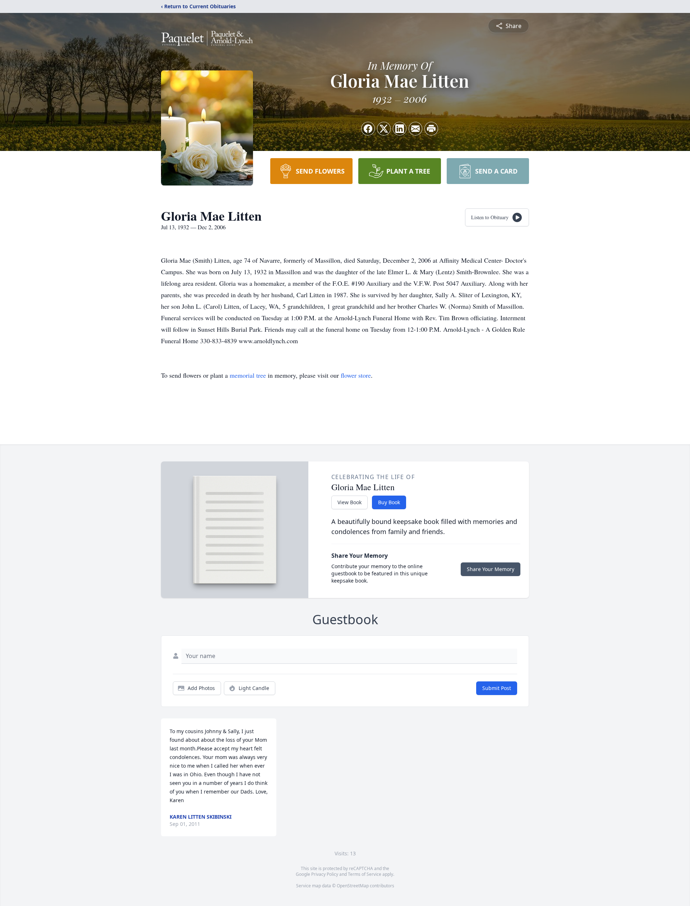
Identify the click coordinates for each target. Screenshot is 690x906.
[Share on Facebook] (368, 128)
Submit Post (496, 688)
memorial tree (248, 375)
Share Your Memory (490, 569)
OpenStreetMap (353, 886)
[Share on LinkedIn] (399, 128)
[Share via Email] (415, 128)
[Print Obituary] (431, 128)
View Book (349, 502)
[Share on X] (383, 128)
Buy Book (389, 502)
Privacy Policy (324, 874)
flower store (356, 375)
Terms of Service (364, 874)
